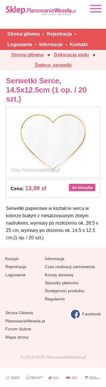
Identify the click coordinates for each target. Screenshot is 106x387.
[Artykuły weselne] (41, 10)
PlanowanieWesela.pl (25, 321)
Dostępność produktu (65, 290)
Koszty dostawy (59, 274)
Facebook (90, 314)
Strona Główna (19, 312)
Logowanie (15, 274)
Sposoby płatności (62, 282)
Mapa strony (17, 337)
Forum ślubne (18, 329)
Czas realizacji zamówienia (70, 266)
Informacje (54, 258)
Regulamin (55, 299)
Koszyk (12, 258)
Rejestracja (15, 266)
